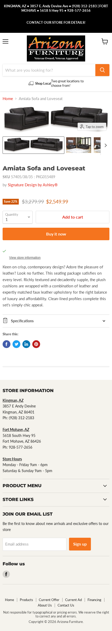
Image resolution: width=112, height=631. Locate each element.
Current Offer (49, 600)
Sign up (80, 543)
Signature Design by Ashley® (33, 184)
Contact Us (66, 605)
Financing (94, 600)
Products (26, 600)
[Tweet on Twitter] (16, 344)
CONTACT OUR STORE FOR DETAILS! (56, 22)
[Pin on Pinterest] (36, 344)
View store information (25, 257)
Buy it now (56, 233)
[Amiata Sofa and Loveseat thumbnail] (33, 145)
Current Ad (73, 600)
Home (8, 98)
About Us (45, 605)
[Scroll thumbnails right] (105, 145)
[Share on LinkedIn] (26, 344)
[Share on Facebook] (6, 344)
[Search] (102, 70)
